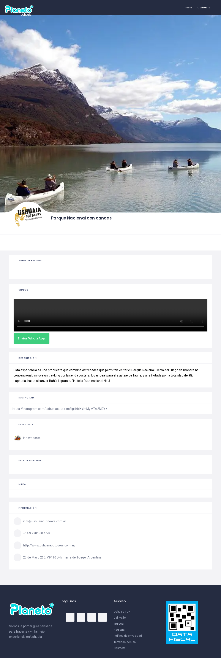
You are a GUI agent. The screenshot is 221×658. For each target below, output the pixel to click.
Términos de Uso (125, 642)
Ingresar (119, 623)
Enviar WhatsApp (31, 338)
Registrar (120, 629)
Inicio (188, 7)
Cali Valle (120, 617)
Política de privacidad (128, 635)
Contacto (203, 7)
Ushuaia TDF (122, 611)
